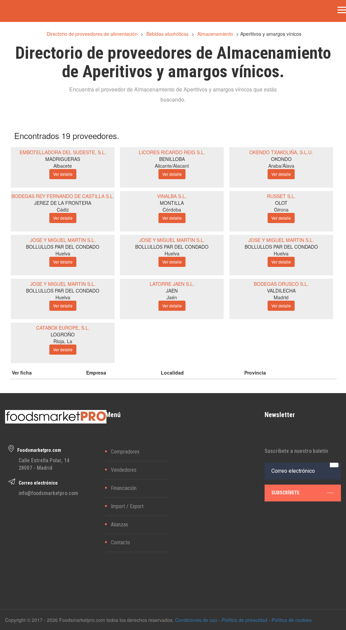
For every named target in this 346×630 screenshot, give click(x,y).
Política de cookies (292, 620)
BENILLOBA (172, 159)
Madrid (281, 297)
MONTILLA (172, 202)
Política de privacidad (244, 620)
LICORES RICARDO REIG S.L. (172, 152)
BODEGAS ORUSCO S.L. (281, 283)
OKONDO (281, 159)
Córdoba (172, 209)
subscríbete (285, 492)
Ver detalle (63, 174)
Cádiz (63, 209)
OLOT (281, 202)
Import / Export (127, 506)
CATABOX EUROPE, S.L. (63, 327)
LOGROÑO (63, 334)
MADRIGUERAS (62, 159)
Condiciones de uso (196, 620)
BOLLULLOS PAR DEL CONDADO (62, 246)
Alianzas (119, 524)
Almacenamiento (215, 33)
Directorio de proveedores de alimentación (92, 33)
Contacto (120, 542)
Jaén (172, 297)
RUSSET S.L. (281, 196)
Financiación (124, 488)
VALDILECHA (281, 290)
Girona (281, 209)
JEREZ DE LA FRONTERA (62, 202)
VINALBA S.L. (172, 196)
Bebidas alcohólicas (167, 33)
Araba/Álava (281, 165)
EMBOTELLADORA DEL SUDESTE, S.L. (63, 152)
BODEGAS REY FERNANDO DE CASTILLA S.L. (62, 196)
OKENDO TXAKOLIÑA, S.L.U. (281, 152)
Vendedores (124, 470)
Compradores (125, 451)
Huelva (62, 253)
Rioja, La (62, 341)
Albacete (62, 165)
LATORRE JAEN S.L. (172, 283)
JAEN (172, 290)
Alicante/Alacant (172, 165)
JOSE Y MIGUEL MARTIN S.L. (63, 240)
